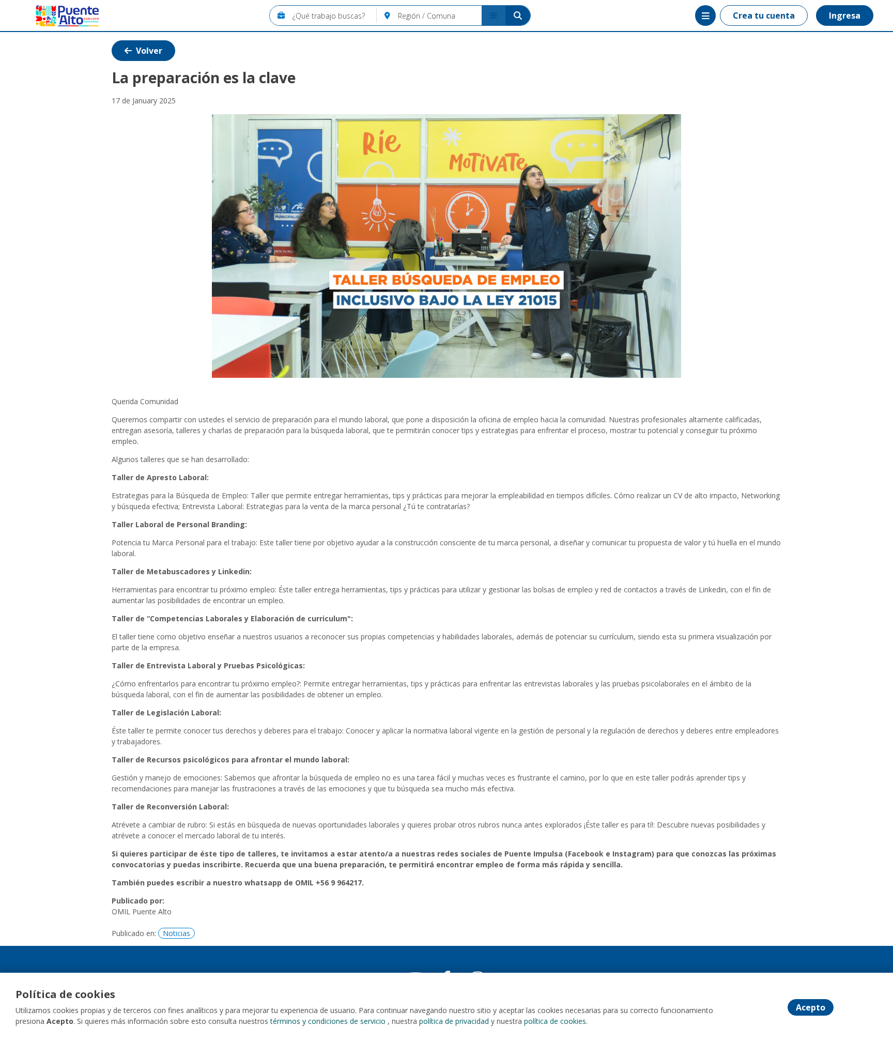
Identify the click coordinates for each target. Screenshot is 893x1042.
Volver (149, 50)
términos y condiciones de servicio (328, 1021)
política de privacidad (454, 1021)
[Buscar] (517, 15)
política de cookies (555, 1021)
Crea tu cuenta (764, 15)
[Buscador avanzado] (493, 15)
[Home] (60, 15)
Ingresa (844, 15)
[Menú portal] (705, 15)
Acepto (810, 1007)
